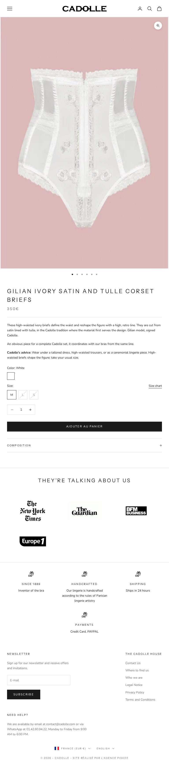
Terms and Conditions (140, 700)
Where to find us (137, 670)
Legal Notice (133, 685)
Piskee (123, 758)
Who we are (133, 678)
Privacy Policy (134, 692)
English (103, 748)
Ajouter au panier (84, 426)
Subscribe (23, 694)
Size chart (155, 386)
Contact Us (133, 663)
